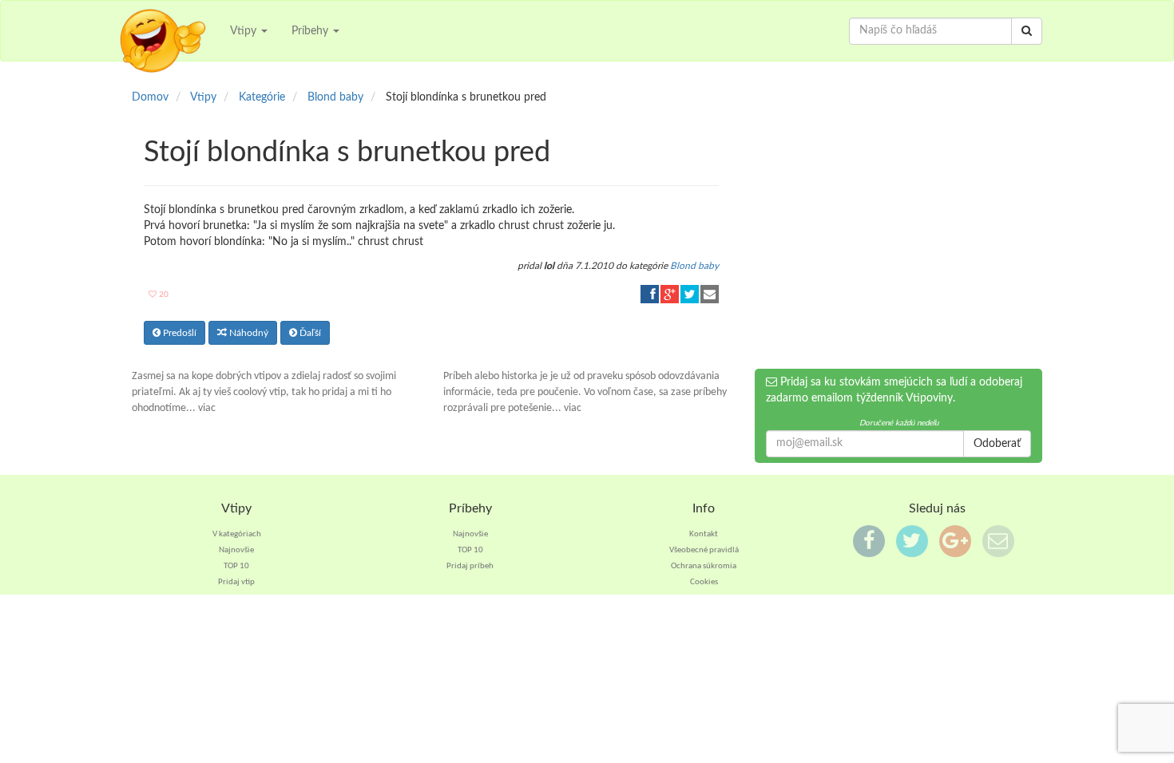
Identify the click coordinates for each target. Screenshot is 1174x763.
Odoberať (997, 443)
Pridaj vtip (236, 582)
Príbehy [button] (311, 31)
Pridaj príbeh (470, 566)
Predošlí (178, 333)
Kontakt (703, 534)
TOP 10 (236, 566)
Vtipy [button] (245, 31)
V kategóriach (236, 534)
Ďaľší (309, 333)
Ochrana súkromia (703, 566)
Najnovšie (236, 550)
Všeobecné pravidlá (704, 550)
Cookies (704, 582)
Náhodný (247, 333)
